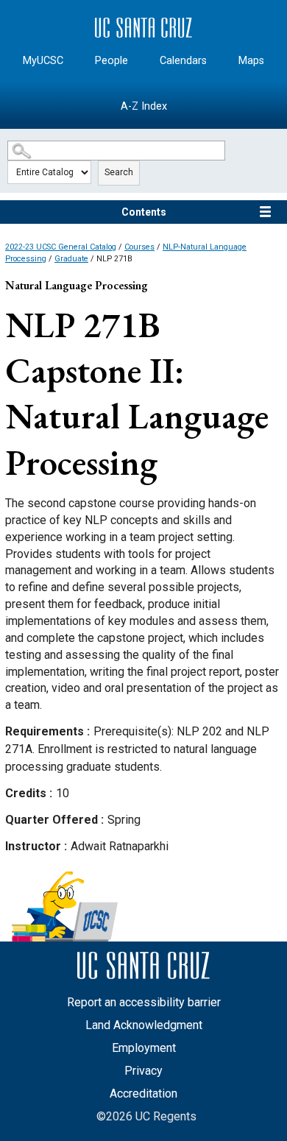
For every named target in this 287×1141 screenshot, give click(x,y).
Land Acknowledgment (143, 1025)
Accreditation (143, 1094)
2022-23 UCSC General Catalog (60, 247)
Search (118, 172)
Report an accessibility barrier (144, 1002)
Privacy (143, 1071)
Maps (251, 60)
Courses (139, 247)
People (111, 60)
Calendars (183, 60)
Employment (144, 1048)
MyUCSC (43, 60)
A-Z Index (144, 106)
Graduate (71, 259)
